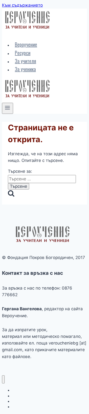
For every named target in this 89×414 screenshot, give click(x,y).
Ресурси (22, 52)
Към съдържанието (22, 5)
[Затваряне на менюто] (3, 379)
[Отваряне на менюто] (7, 108)
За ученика (25, 69)
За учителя (25, 61)
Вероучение (26, 44)
